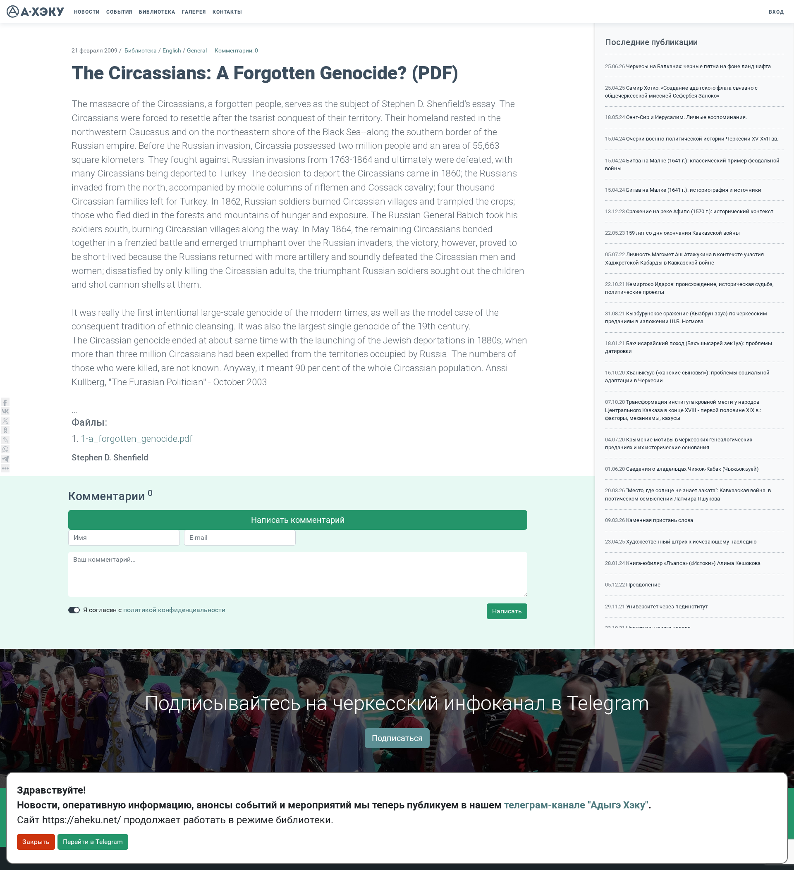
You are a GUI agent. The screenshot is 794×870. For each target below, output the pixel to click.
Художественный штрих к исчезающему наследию (691, 542)
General (197, 50)
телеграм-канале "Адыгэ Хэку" (576, 805)
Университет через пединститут (667, 606)
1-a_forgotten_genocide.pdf (137, 438)
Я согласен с (154, 610)
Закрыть (36, 842)
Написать (507, 611)
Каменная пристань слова (659, 520)
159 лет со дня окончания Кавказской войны (683, 233)
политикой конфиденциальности (174, 610)
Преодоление (643, 585)
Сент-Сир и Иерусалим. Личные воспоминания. (686, 117)
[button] (249, 12)
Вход (776, 12)
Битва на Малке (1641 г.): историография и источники (693, 190)
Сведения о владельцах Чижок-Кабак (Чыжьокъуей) (692, 469)
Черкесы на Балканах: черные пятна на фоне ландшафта (698, 66)
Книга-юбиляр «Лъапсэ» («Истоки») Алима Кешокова (693, 563)
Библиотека (140, 50)
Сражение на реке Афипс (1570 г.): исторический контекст (699, 211)
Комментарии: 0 (236, 50)
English (172, 50)
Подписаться (397, 738)
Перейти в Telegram (93, 842)
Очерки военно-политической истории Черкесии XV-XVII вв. (702, 139)
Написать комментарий (298, 520)
